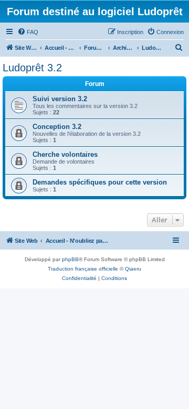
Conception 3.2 (57, 127)
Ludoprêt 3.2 (32, 67)
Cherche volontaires (65, 154)
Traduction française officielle (83, 269)
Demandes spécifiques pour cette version (100, 182)
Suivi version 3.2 (60, 99)
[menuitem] (27, 32)
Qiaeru (133, 269)
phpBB (70, 259)
